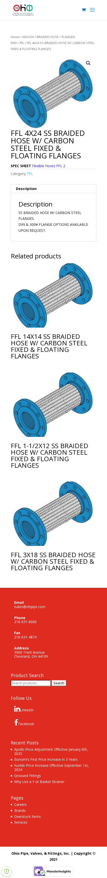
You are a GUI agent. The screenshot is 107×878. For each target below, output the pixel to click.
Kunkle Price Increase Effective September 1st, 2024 (51, 767)
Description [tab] (26, 188)
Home (15, 37)
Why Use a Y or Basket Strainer (39, 781)
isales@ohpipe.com (29, 606)
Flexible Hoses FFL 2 (48, 165)
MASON (28, 37)
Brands (20, 810)
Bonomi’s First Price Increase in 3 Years (46, 759)
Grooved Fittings (27, 775)
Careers (20, 804)
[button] (88, 63)
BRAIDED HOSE (48, 37)
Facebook (26, 723)
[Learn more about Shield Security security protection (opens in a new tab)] (6, 871)
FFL (22, 43)
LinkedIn (27, 710)
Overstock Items (27, 816)
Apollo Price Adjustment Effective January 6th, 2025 (51, 751)
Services (20, 822)
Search (59, 683)
